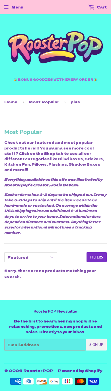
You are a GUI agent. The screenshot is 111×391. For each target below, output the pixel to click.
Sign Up (96, 345)
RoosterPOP (38, 370)
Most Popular (44, 101)
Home (11, 101)
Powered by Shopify (80, 370)
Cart (101, 7)
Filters (96, 257)
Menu (17, 7)
